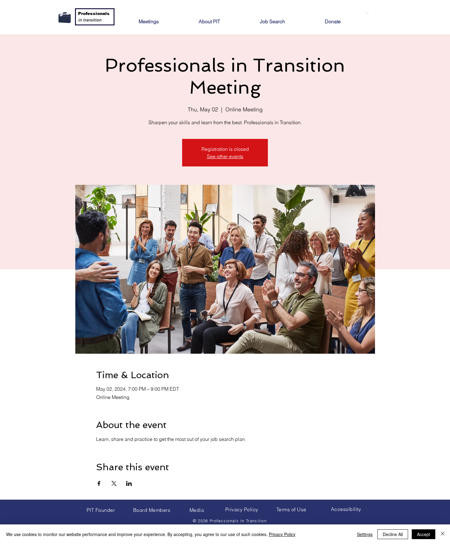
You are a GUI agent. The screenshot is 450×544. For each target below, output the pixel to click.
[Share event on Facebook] (99, 483)
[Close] (442, 534)
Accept (423, 534)
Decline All (393, 534)
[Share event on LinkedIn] (129, 483)
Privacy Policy (282, 534)
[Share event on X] (114, 483)
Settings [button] (365, 534)
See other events (225, 156)
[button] (223, 18)
